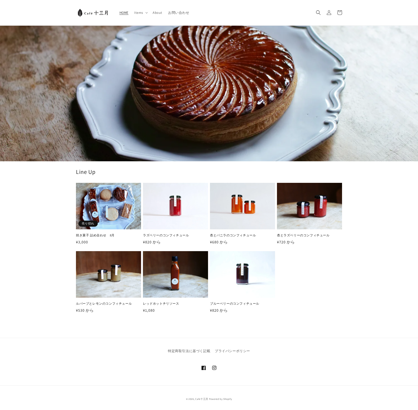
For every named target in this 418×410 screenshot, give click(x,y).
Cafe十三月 (201, 399)
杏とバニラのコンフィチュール (233, 235)
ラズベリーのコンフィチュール (166, 235)
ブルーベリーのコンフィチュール (234, 304)
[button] (140, 13)
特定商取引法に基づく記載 (189, 351)
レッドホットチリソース (161, 304)
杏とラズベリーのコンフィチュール (303, 235)
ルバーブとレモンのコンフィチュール (104, 304)
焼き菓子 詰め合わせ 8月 (95, 235)
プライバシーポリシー (232, 351)
